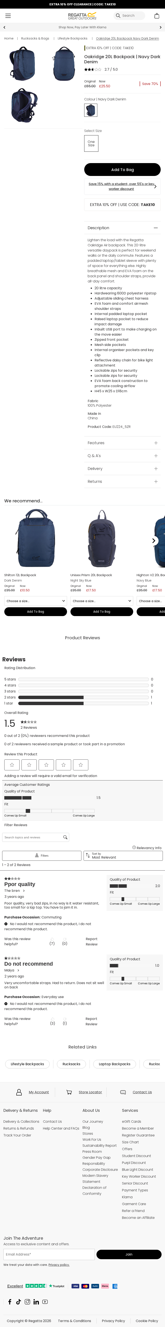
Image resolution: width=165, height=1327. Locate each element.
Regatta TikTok (18, 1301)
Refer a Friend (133, 1210)
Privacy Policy (113, 1320)
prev (4, 27)
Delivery (95, 468)
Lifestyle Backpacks (27, 1064)
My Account (39, 1092)
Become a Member (138, 1128)
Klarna (127, 1197)
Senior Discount (135, 1183)
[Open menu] (8, 15)
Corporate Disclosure (100, 1169)
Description (98, 227)
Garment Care (134, 1203)
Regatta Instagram (27, 1301)
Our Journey (92, 1121)
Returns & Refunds (18, 1128)
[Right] (154, 540)
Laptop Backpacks (114, 1064)
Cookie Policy (147, 1320)
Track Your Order (17, 1135)
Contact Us (142, 1092)
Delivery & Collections (21, 1121)
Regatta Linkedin (36, 1301)
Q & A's (94, 455)
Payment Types (135, 1190)
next (160, 27)
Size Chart (130, 1142)
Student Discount (136, 1155)
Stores (87, 1133)
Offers (127, 1149)
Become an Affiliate (138, 1217)
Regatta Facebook (9, 1301)
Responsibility (93, 1163)
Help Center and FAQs (61, 1128)
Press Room (92, 1151)
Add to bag (122, 169)
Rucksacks (71, 1064)
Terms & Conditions (74, 1320)
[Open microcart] (157, 15)
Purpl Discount (134, 1162)
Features (96, 442)
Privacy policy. (59, 1265)
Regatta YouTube (45, 1301)
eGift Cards (131, 1121)
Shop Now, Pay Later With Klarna (82, 27)
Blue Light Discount (137, 1169)
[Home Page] (82, 15)
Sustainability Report (99, 1145)
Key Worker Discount (139, 1176)
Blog (86, 1127)
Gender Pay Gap (96, 1157)
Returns (95, 481)
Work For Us (91, 1139)
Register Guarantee (138, 1135)
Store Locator (90, 1092)
